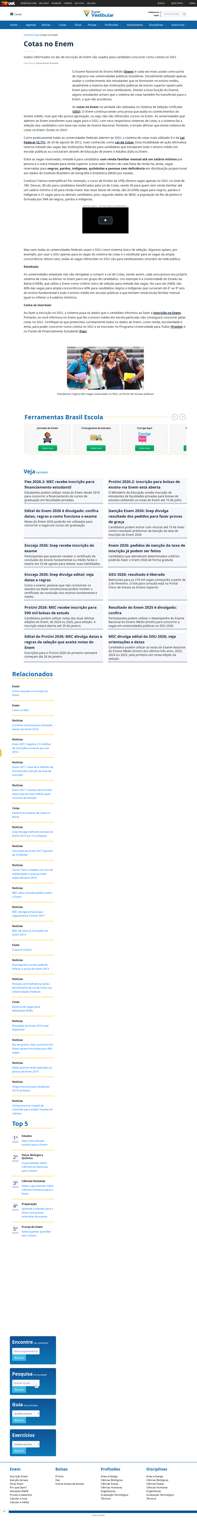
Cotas (62, 25)
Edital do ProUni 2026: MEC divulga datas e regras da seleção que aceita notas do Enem (63, 642)
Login (156, 15)
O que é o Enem (22, 949)
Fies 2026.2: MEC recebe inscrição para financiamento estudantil (59, 484)
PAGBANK (56, 3)
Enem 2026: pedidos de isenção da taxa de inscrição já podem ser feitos (147, 548)
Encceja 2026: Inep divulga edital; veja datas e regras (59, 577)
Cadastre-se (153, 12)
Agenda (31, 25)
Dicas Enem (16, 1483)
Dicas (78, 25)
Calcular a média (19, 1502)
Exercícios (178, 25)
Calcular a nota (18, 1498)
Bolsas (46, 25)
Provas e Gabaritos (21, 1495)
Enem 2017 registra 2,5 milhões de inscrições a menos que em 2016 (31, 748)
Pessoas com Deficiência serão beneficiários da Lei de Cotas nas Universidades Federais (32, 987)
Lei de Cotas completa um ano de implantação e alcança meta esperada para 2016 (32, 873)
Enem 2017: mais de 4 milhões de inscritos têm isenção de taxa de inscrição (32, 771)
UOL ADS (91, 3)
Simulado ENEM (19, 1491)
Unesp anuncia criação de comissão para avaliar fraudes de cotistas (32, 1109)
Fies (83, 331)
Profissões (111, 25)
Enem (14, 25)
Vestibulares (135, 25)
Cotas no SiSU (20, 710)
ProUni (176, 327)
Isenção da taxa (19, 1480)
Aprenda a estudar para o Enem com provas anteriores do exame (37, 1212)
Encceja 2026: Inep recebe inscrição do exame (59, 548)
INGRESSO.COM (28, 3)
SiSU (76, 111)
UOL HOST (44, 3)
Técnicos (106, 1498)
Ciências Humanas (111, 1487)
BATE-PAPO (177, 3)
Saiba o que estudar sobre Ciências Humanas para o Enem (38, 1189)
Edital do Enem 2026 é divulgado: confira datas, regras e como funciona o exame (61, 513)
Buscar (19, 1357)
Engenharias (108, 1491)
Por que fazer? (18, 1487)
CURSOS (68, 3)
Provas (92, 25)
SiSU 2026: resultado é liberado (137, 574)
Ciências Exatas (110, 1483)
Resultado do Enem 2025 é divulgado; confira (143, 610)
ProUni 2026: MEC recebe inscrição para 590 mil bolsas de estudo (60, 610)
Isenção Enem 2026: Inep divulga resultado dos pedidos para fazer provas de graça (145, 516)
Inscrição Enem (19, 1476)
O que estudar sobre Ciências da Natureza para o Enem (35, 1166)
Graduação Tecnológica (114, 1495)
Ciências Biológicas (112, 1480)
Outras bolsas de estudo (69, 1483)
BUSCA (161, 3)
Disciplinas (156, 25)
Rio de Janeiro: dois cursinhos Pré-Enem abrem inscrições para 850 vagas (33, 1048)
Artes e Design (109, 1476)
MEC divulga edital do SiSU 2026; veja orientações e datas (142, 639)
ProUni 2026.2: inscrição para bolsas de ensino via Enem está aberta (144, 484)
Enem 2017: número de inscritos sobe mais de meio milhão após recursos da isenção (32, 794)
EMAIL (193, 3)
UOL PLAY (79, 3)
